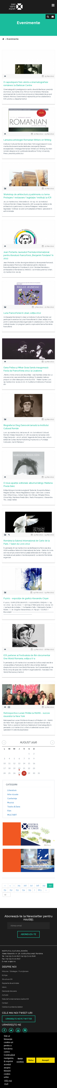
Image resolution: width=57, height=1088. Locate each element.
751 (5, 890)
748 (37, 886)
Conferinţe (12, 798)
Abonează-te (28, 934)
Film (9, 811)
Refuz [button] (31, 1060)
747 (31, 886)
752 (11, 890)
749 (43, 886)
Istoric (4, 987)
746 (25, 886)
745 (18, 886)
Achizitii (5, 995)
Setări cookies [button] (20, 1060)
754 (23, 890)
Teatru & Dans (13, 807)
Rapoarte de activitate (10, 983)
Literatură (11, 790)
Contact (5, 1003)
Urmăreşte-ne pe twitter (18, 1019)
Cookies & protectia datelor (12, 1007)
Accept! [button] (45, 1060)
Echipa (4, 975)
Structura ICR (7, 979)
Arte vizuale (12, 794)
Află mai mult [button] (8, 1082)
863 (39, 890)
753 (17, 890)
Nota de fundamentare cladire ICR (15, 999)
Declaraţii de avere (9, 991)
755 (29, 890)
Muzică (10, 803)
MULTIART (12, 815)
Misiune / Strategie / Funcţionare (15, 971)
